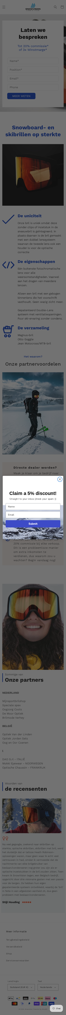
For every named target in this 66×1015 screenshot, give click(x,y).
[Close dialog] (60, 479)
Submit (33, 523)
